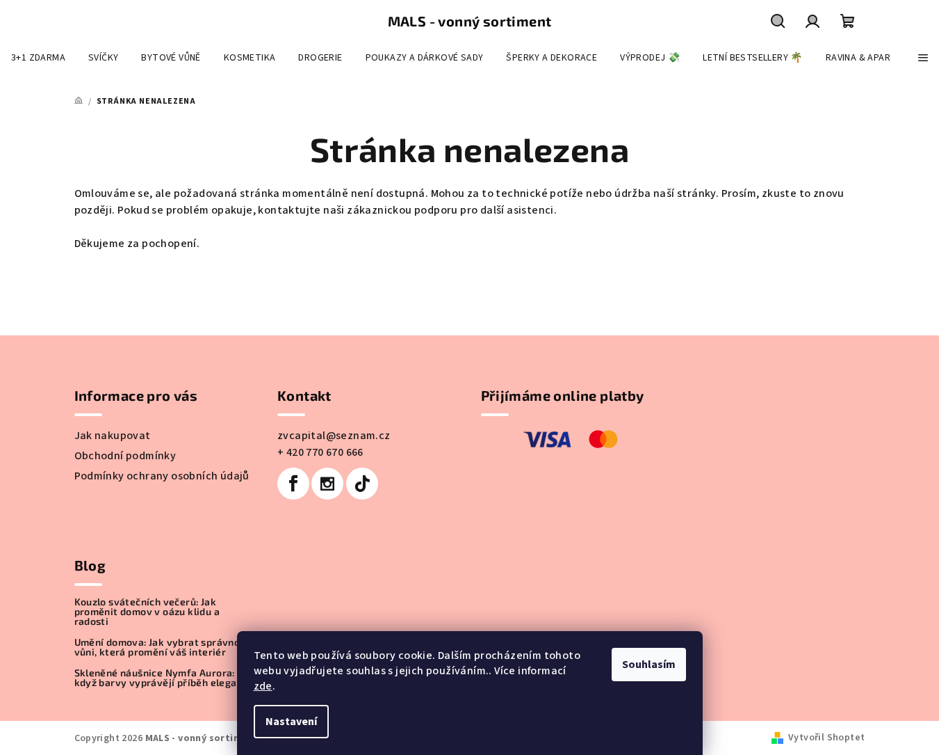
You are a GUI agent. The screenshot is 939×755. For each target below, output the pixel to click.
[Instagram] (327, 484)
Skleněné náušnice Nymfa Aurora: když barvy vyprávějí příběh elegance (164, 678)
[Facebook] (293, 484)
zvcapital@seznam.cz (334, 435)
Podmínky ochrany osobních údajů (162, 476)
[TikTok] (362, 484)
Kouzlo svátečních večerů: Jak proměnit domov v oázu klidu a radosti (147, 611)
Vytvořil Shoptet (826, 738)
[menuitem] (38, 58)
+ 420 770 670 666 (320, 452)
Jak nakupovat (112, 435)
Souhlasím (649, 664)
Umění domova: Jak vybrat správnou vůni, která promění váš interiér (160, 647)
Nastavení (291, 721)
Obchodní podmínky (125, 455)
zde (263, 686)
